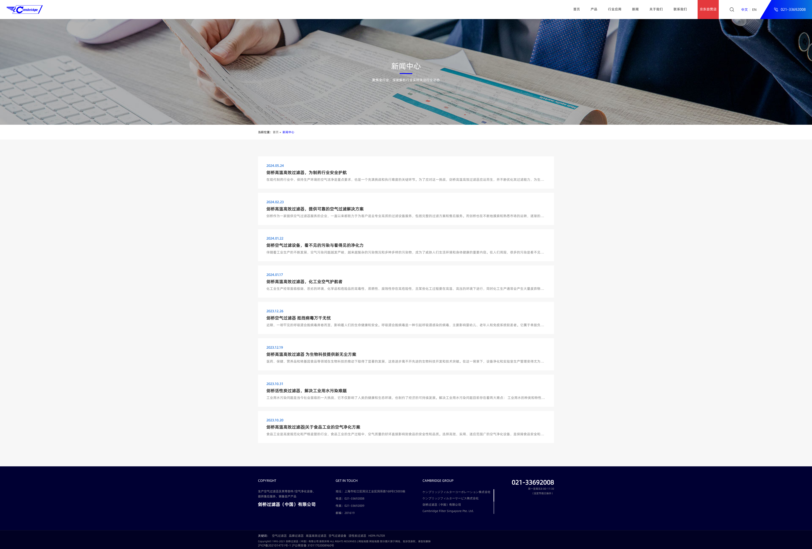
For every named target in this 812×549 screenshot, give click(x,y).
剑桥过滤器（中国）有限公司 (441, 504)
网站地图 (363, 541)
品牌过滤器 (296, 536)
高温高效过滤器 (316, 536)
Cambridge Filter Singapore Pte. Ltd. (448, 511)
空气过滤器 (279, 536)
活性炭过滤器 (357, 536)
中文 (744, 9)
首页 (576, 9)
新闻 (635, 9)
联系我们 (680, 9)
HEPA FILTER (376, 536)
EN (754, 9)
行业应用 (614, 9)
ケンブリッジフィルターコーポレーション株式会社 (456, 492)
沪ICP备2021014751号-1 (274, 545)
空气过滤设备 (337, 536)
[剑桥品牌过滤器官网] (24, 9)
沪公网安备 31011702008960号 (313, 545)
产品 (594, 9)
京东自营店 (708, 9)
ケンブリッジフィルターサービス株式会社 (450, 498)
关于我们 (656, 9)
